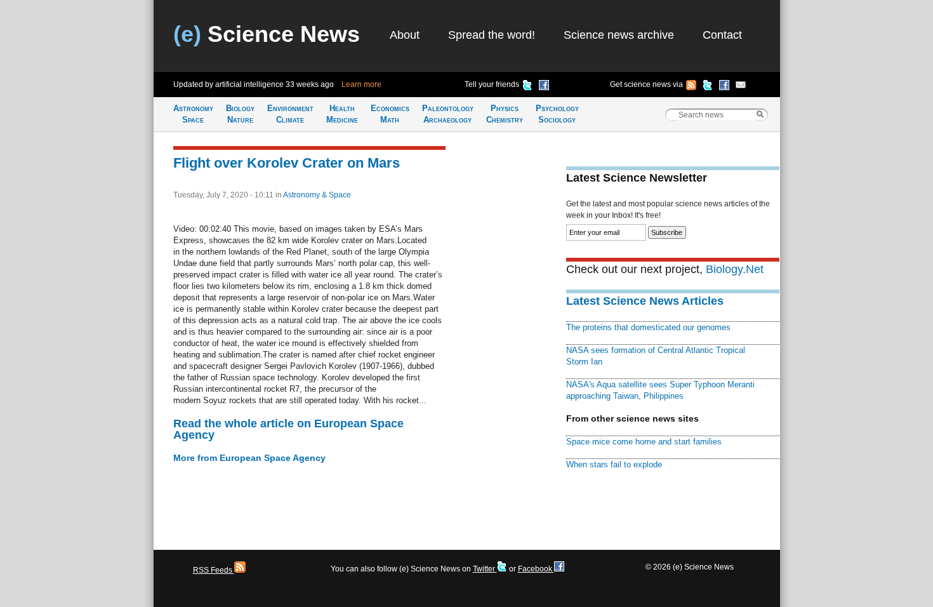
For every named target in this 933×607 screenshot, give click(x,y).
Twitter (485, 568)
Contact (722, 35)
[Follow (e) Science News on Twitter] (707, 87)
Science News (266, 34)
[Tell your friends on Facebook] (544, 87)
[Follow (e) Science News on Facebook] (724, 87)
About (405, 35)
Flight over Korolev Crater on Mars (286, 163)
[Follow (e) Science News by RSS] (691, 87)
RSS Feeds (213, 570)
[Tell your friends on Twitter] (527, 87)
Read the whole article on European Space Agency (288, 429)
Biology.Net (735, 269)
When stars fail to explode (614, 464)
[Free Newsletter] (740, 87)
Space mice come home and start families (644, 441)
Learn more (361, 84)
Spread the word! (491, 35)
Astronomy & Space (317, 194)
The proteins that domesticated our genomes (648, 327)
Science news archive (619, 35)
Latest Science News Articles (645, 301)
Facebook (536, 568)
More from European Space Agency (249, 458)
